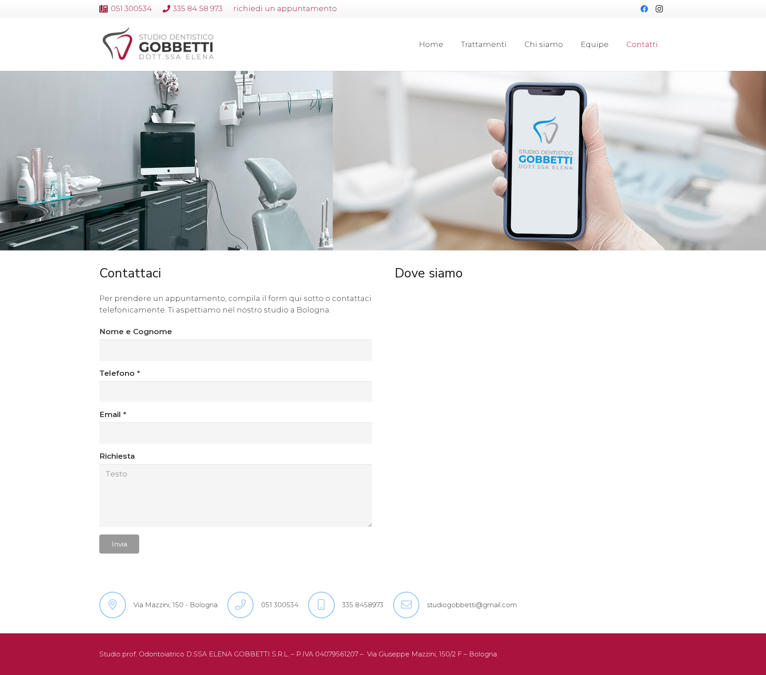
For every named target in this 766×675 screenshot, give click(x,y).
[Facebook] (644, 8)
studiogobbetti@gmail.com (472, 605)
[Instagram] (659, 8)
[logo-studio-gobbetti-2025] (157, 44)
